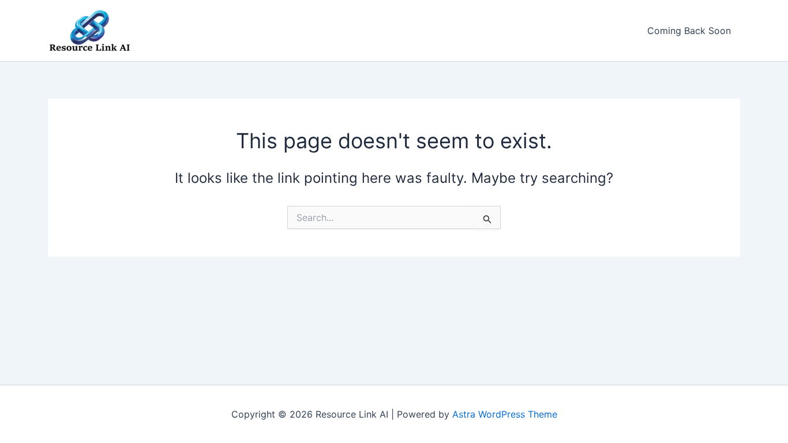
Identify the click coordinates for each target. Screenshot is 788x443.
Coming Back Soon (689, 30)
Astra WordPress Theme (504, 414)
